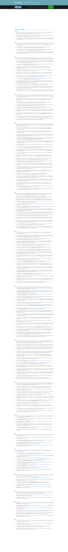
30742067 (52, 345)
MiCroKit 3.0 (36, 528)
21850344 (29, 503)
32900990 (22, 300)
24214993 (28, 470)
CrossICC (34, 296)
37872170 (22, 132)
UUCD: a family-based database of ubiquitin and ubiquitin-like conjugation (42, 484)
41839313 (21, 39)
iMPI (39, 35)
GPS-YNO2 (28, 510)
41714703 (25, 53)
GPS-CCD (28, 507)
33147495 (45, 336)
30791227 (44, 363)
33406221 (39, 274)
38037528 (23, 129)
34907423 (25, 233)
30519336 (49, 387)
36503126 (48, 159)
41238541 (33, 62)
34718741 (44, 224)
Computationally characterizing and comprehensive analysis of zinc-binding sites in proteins (39, 479)
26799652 (19, 430)
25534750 (23, 451)
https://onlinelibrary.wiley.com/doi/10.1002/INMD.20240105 (29, 70)
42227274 (42, 47)
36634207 (35, 177)
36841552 (24, 142)
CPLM (37, 469)
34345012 (34, 242)
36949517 (44, 174)
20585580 (27, 521)
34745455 (39, 239)
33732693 (43, 261)
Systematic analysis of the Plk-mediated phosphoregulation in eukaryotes (38, 486)
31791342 (50, 327)
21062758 (46, 513)
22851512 (29, 487)
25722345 (34, 443)
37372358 (24, 153)
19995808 (41, 526)
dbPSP (32, 437)
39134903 (19, 100)
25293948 (41, 460)
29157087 (35, 411)
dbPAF (33, 421)
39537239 (29, 88)
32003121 (27, 330)
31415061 (36, 358)
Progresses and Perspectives (42, 505)
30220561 (48, 392)
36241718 (23, 184)
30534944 (25, 373)
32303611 (23, 312)
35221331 (18, 218)
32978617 (40, 297)
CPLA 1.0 (34, 515)
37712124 (41, 139)
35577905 (28, 204)
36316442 (45, 197)
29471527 (18, 406)
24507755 (34, 465)
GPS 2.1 (36, 512)
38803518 (43, 105)
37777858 (19, 114)
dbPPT (30, 450)
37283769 (41, 161)
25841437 (25, 438)
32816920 (43, 282)
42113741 (40, 36)
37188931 (42, 147)
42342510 (21, 45)
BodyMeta (40, 58)
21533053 (23, 508)
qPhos (38, 375)
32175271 (29, 321)
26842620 (28, 425)
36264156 (28, 171)
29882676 (47, 400)
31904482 (18, 324)
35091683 (46, 215)
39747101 (52, 90)
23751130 (47, 477)
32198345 (23, 315)
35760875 (30, 210)
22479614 (31, 495)
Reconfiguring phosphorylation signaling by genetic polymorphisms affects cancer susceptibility (41, 442)
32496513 (30, 276)
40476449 (23, 68)
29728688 (36, 403)
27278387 (31, 419)
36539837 (44, 194)
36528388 (37, 186)
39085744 (36, 82)
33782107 (32, 253)
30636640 (28, 370)
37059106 (32, 168)
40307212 (43, 76)
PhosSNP (37, 525)
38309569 (19, 111)
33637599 (35, 271)
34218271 (44, 247)
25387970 (28, 456)
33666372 (25, 268)
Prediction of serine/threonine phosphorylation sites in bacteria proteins (35, 455)
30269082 (48, 378)
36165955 (38, 189)
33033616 (34, 292)
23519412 (45, 482)
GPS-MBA (33, 497)
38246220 (41, 119)
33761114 (38, 259)
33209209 (18, 306)
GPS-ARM (31, 494)
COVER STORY (37, 443)
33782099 (18, 256)
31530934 (18, 349)
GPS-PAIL (32, 416)
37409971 (18, 156)
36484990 (50, 199)
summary (32, 523)
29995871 (19, 398)
